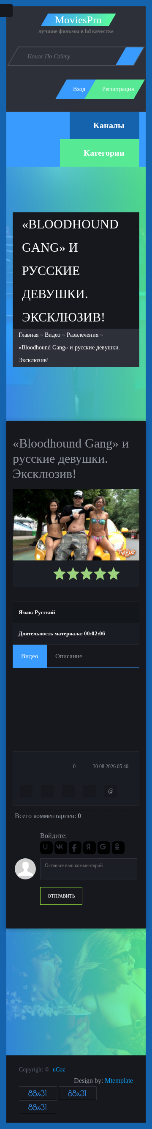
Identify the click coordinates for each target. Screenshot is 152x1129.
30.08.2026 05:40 (110, 766)
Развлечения (82, 335)
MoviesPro (78, 20)
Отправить (61, 895)
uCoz (59, 1069)
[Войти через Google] (104, 847)
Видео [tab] (29, 656)
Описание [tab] (68, 656)
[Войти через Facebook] (75, 847)
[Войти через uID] (46, 847)
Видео (52, 335)
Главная (28, 335)
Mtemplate (119, 1080)
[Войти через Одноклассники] (118, 847)
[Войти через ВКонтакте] (60, 847)
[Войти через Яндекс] (89, 847)
